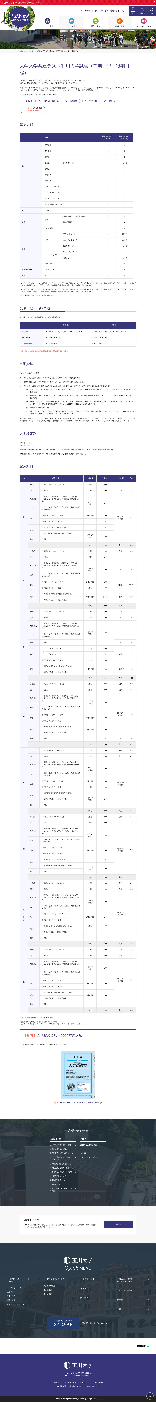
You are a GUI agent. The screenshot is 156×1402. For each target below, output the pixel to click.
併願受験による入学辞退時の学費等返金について (22, 3)
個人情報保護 (61, 1386)
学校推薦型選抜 (55, 1180)
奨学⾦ (120, 1300)
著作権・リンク (75, 1386)
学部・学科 (11, 1296)
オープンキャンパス (14, 1288)
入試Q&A (83, 1153)
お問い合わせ (98, 1382)
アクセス (56, 1382)
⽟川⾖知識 (48, 1290)
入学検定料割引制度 (97, 450)
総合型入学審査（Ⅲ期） (58, 1176)
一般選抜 (38, 51)
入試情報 (30, 51)
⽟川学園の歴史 (49, 1286)
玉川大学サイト (87, 11)
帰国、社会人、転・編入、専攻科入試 (61, 1189)
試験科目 (112, 101)
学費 (119, 1309)
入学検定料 (93, 101)
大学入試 (22, 51)
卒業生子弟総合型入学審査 (59, 1168)
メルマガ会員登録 (125, 1290)
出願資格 (73, 101)
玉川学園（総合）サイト (111, 11)
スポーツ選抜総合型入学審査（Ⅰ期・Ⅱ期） (60, 1158)
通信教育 (84, 1298)
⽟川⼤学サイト (87, 1279)
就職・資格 (11, 1300)
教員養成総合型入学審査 (58, 1149)
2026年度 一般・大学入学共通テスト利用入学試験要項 (76, 1103)
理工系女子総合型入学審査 (59, 1153)
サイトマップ (85, 1382)
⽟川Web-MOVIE (124, 1280)
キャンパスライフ (13, 1304)
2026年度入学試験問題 (88, 1145)
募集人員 (29, 101)
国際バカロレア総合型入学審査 (61, 1172)
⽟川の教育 (48, 1294)
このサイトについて (92, 1386)
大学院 (83, 1288)
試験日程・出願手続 (51, 101)
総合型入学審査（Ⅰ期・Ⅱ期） (61, 1145)
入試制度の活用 (85, 1161)
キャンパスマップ (69, 1382)
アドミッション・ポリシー (89, 1157)
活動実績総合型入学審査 (58, 1164)
